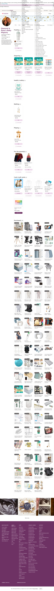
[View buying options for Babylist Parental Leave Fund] (18, 183)
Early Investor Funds (15, 538)
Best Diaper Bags (31, 547)
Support (41, 525)
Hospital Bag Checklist (5, 533)
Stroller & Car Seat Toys (22, 572)
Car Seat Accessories (22, 547)
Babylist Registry (14, 528)
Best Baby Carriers (31, 531)
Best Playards (31, 553)
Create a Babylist (4, 527)
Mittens (20, 565)
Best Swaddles (31, 557)
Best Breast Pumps (32, 544)
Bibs (19, 541)
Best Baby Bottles (31, 530)
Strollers (20, 575)
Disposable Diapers (22, 556)
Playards (20, 569)
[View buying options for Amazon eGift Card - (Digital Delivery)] (28, 183)
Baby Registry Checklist (5, 531)
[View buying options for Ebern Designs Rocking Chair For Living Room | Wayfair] (18, 226)
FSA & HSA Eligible (22, 534)
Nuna (20, 568)
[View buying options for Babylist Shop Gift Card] (18, 202)
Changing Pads (21, 550)
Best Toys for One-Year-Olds (33, 563)
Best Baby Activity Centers (33, 528)
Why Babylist (4, 530)
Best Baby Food (31, 533)
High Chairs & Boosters (22, 560)
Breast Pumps (21, 544)
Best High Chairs (31, 550)
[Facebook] (7, 585)
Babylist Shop (14, 532)
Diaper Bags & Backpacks (23, 553)
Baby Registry (5, 525)
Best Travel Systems (32, 567)
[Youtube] (14, 585)
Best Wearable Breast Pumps (33, 570)
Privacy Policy (5, 3)
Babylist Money (14, 529)
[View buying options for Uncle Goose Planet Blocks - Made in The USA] (48, 349)
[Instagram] (5, 585)
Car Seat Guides (31, 527)
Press (12, 544)
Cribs (20, 551)
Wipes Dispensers (22, 578)
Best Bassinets (31, 540)
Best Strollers (31, 556)
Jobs (12, 541)
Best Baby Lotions (31, 536)
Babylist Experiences (15, 535)
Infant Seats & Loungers (22, 562)
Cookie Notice (41, 544)
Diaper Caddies (21, 554)
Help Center (41, 527)
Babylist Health (14, 531)
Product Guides (32, 525)
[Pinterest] (10, 585)
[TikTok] (3, 585)
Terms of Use (41, 534)
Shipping (40, 530)
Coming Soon (21, 528)
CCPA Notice (41, 541)
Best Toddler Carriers (32, 559)
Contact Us (41, 528)
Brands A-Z (20, 533)
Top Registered (21, 531)
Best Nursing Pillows (32, 551)
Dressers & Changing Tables (23, 557)
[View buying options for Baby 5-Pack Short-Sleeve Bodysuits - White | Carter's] (48, 280)
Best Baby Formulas (32, 534)
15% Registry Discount (5, 539)
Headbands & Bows (22, 559)
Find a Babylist (4, 528)
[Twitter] (12, 585)
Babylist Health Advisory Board (44, 533)
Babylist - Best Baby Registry (5, 13)
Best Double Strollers (32, 548)
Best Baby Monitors (32, 537)
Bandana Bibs (21, 536)
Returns (40, 531)
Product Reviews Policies (43, 547)
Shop (20, 525)
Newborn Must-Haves (22, 530)
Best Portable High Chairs (32, 554)
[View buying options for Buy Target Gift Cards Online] (38, 183)
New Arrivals (21, 527)
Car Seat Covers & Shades (23, 548)
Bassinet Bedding (21, 537)
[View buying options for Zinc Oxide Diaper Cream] (38, 430)
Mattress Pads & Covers (23, 563)
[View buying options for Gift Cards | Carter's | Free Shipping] (48, 183)
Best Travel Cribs (31, 564)
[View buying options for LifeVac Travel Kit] (28, 444)
